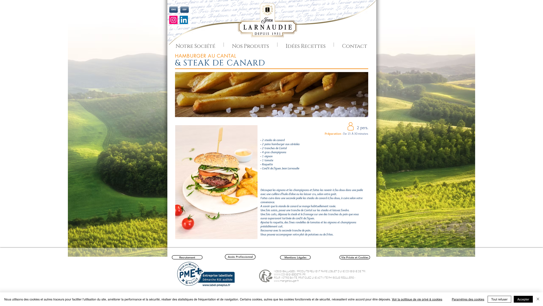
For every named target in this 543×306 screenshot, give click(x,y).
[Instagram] (173, 20)
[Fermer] (537, 299)
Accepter (523, 299)
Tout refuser (499, 299)
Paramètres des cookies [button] (468, 299)
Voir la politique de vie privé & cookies (417, 299)
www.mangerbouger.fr (286, 280)
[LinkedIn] (184, 20)
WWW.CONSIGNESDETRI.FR (290, 274)
